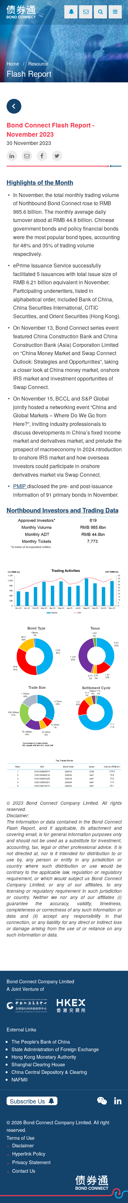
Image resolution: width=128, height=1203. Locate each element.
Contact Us (23, 1170)
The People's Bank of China (40, 1041)
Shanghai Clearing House (38, 1064)
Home (13, 63)
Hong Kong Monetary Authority (43, 1056)
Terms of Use (20, 1137)
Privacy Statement (31, 1162)
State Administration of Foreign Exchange (55, 1049)
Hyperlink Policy (28, 1153)
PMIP (20, 486)
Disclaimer (23, 1145)
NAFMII (19, 1079)
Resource (38, 63)
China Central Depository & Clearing (49, 1071)
